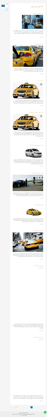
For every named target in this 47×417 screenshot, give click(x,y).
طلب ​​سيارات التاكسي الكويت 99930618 (36, 112)
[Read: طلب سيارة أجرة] (28, 90)
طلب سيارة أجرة (40, 80)
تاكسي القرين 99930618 (38, 266)
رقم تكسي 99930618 (39, 205)
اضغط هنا (22, 415)
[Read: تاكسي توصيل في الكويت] (28, 56)
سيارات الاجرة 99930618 (38, 337)
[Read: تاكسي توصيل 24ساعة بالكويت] (32, 22)
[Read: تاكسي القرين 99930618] (28, 294)
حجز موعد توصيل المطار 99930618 (37, 173)
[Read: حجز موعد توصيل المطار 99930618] (28, 183)
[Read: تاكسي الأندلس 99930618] (28, 242)
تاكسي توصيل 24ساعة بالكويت (38, 13)
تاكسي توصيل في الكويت (39, 44)
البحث (7, 4)
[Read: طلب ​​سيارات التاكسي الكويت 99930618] (28, 122)
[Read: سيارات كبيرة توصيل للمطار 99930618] (33, 152)
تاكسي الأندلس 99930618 (38, 231)
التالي (15, 407)
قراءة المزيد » (41, 37)
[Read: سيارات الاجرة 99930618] (28, 366)
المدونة (7, 8)
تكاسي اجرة (6, 10)
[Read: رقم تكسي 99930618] (34, 211)
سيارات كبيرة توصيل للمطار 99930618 (36, 145)
